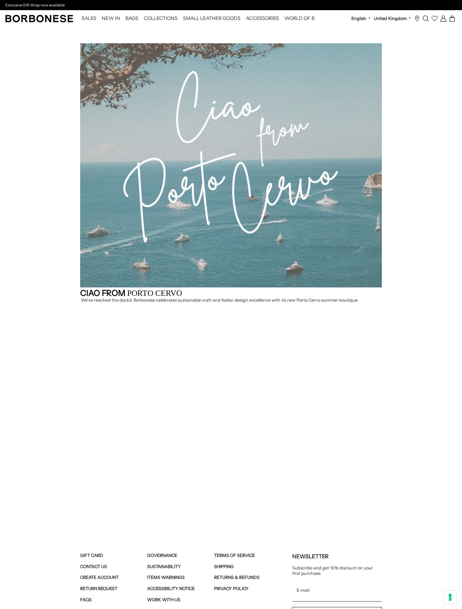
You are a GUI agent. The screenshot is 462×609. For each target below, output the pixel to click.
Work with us (163, 599)
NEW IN (111, 19)
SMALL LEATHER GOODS (211, 19)
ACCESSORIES (262, 19)
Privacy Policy (231, 588)
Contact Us (93, 566)
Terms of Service (234, 555)
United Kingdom (391, 18)
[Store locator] (417, 19)
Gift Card (91, 555)
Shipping (224, 566)
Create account (99, 577)
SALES (89, 19)
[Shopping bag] (452, 19)
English (359, 18)
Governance (162, 555)
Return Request (98, 588)
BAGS (131, 19)
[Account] (443, 19)
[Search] (426, 19)
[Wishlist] (435, 19)
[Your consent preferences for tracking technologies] (450, 597)
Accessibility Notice (171, 588)
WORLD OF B (299, 19)
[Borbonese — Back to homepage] (39, 19)
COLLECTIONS (161, 19)
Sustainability (164, 566)
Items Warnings (166, 577)
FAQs (86, 599)
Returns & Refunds (236, 577)
